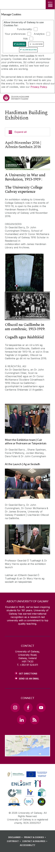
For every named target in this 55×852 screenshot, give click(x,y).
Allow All (20, 44)
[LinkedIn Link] (21, 719)
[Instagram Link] (15, 707)
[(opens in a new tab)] (27, 777)
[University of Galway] (16, 98)
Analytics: (39, 33)
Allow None (37, 44)
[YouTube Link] (41, 707)
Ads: (25, 38)
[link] (26, 774)
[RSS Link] (34, 719)
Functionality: (24, 29)
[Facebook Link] (28, 707)
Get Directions (28, 673)
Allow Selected (29, 50)
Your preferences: (15, 33)
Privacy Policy (39, 86)
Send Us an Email (29, 678)
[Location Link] (28, 754)
